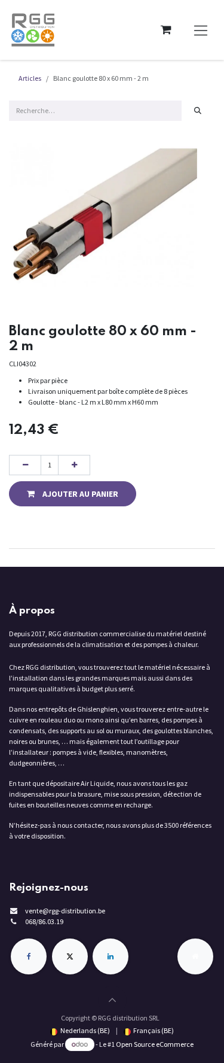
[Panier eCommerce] (166, 30)
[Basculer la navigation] (201, 30)
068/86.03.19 (44, 921)
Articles (30, 78)
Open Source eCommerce (155, 1044)
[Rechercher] (198, 111)
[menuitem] (79, 1030)
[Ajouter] (74, 465)
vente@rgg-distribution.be (65, 910)
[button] (72, 493)
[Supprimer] (25, 465)
